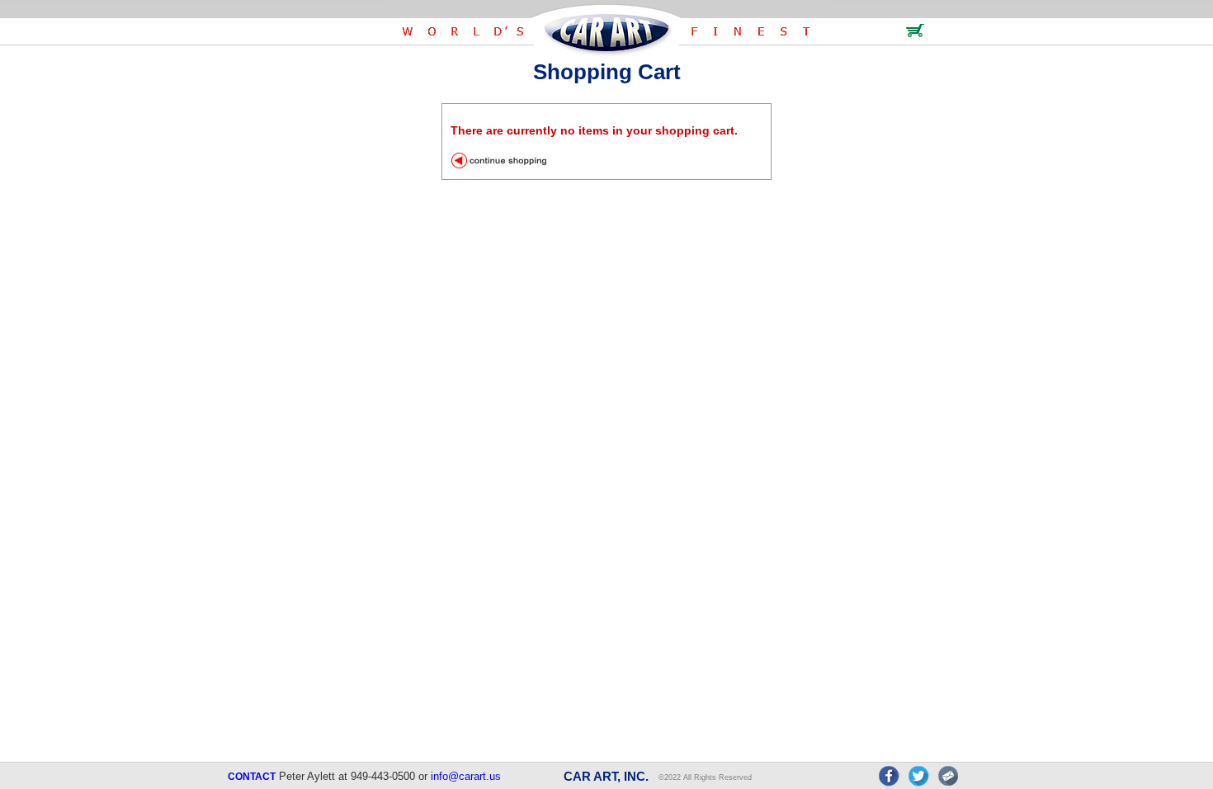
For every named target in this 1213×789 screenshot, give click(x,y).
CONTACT (252, 776)
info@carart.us (466, 776)
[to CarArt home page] (606, 53)
